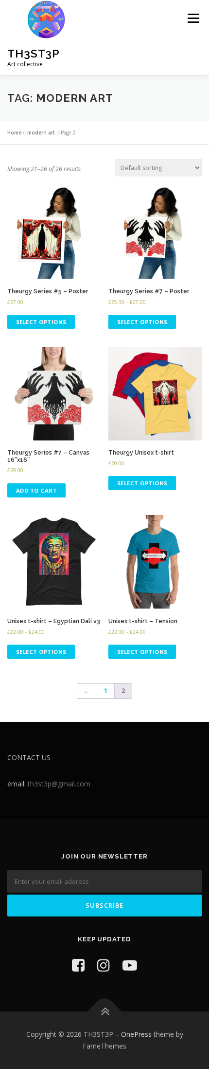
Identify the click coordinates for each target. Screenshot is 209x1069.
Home (14, 132)
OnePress (136, 1034)
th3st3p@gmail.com (59, 783)
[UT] (129, 965)
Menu (193, 18)
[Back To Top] (104, 1011)
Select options (41, 321)
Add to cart (36, 490)
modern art (41, 132)
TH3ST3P (33, 53)
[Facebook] (78, 965)
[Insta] (103, 965)
